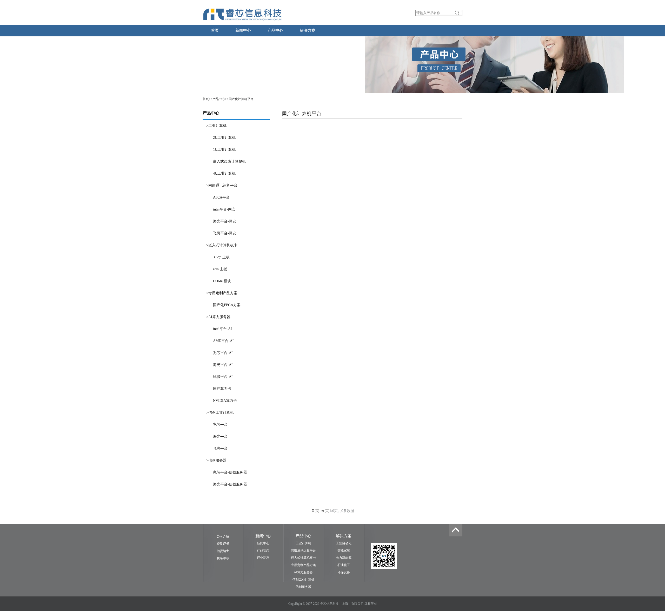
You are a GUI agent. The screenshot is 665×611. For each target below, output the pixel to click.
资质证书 (223, 544)
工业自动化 (343, 543)
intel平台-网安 (224, 209)
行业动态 (263, 558)
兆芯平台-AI (223, 353)
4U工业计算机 (224, 173)
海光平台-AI (223, 365)
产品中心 (275, 30)
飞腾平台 (220, 448)
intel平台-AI (222, 329)
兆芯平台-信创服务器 (230, 472)
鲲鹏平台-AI (223, 377)
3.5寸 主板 (221, 257)
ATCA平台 (221, 197)
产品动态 (263, 550)
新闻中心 (243, 30)
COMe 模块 (222, 281)
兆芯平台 (220, 424)
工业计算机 (303, 543)
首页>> (207, 99)
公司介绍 (223, 536)
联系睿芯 (223, 558)
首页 (215, 30)
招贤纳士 (223, 551)
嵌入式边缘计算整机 (229, 161)
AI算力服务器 (303, 572)
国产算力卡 (222, 389)
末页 (325, 511)
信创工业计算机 (303, 579)
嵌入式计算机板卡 (303, 558)
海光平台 (220, 436)
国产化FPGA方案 (227, 305)
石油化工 (343, 565)
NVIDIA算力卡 (225, 401)
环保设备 (343, 572)
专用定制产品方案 (303, 565)
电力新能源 (343, 558)
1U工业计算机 (224, 150)
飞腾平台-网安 (224, 233)
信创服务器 (303, 587)
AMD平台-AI (223, 341)
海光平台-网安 (224, 221)
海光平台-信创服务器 (230, 484)
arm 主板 (220, 269)
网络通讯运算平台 (303, 550)
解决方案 (307, 30)
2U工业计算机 (224, 138)
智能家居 (343, 550)
